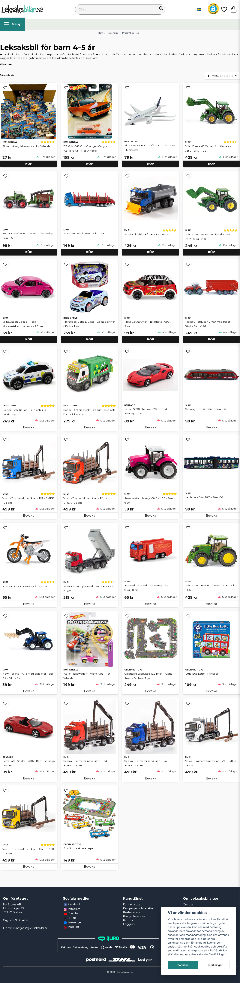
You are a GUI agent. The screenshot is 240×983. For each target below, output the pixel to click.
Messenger (75, 922)
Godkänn (182, 965)
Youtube (73, 913)
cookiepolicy (202, 946)
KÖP (89, 164)
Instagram (74, 908)
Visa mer (6, 64)
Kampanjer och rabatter (138, 908)
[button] (161, 8)
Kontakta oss (131, 904)
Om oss (188, 904)
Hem (100, 33)
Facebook (74, 904)
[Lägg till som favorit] (224, 9)
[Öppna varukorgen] (233, 9)
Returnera (129, 920)
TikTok (72, 917)
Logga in (129, 924)
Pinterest (73, 926)
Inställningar (215, 965)
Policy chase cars (134, 916)
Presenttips (112, 33)
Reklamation (131, 912)
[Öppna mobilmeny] (12, 24)
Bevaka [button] (89, 427)
